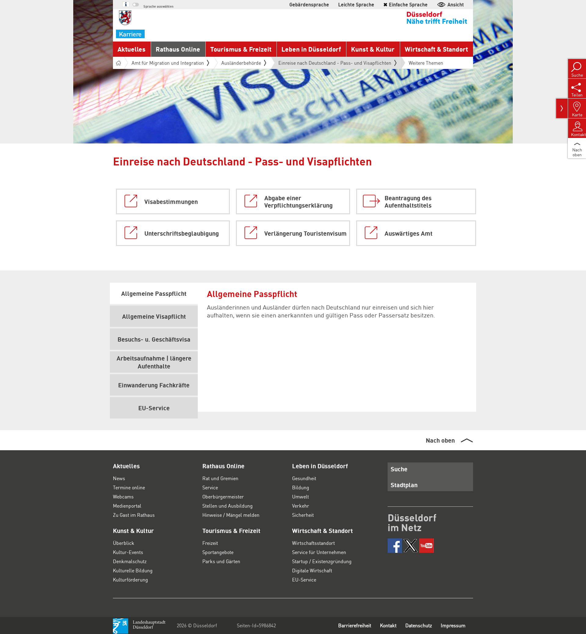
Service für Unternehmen (319, 552)
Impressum (453, 625)
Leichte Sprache (356, 4)
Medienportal (127, 505)
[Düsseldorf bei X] (410, 545)
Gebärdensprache (309, 4)
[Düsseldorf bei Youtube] (426, 545)
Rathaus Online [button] (178, 49)
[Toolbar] (562, 108)
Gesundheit (304, 478)
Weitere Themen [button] (426, 63)
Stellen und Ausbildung (227, 505)
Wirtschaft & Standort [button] (436, 49)
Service (210, 487)
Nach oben (440, 440)
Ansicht (455, 4)
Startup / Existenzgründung (322, 561)
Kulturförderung (130, 579)
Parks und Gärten (221, 561)
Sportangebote (217, 552)
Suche (399, 469)
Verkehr (300, 505)
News (119, 478)
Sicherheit (303, 515)
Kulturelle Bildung (133, 570)
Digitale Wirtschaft (312, 570)
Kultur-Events (128, 552)
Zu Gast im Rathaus (134, 515)
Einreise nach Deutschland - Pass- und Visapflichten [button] (334, 64)
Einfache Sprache (405, 4)
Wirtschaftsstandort (313, 543)
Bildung (300, 487)
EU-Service (304, 579)
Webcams (123, 496)
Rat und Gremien (220, 478)
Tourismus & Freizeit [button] (240, 49)
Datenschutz (418, 625)
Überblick (123, 543)
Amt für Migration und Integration (168, 63)
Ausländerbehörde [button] (241, 63)
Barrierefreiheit (354, 625)
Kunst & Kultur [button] (373, 49)
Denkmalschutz (129, 561)
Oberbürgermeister (223, 496)
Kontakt (388, 625)
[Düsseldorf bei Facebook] (395, 545)
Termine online (129, 487)
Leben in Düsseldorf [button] (311, 49)
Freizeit (210, 543)
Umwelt (300, 496)
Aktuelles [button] (132, 49)
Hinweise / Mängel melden (230, 515)
